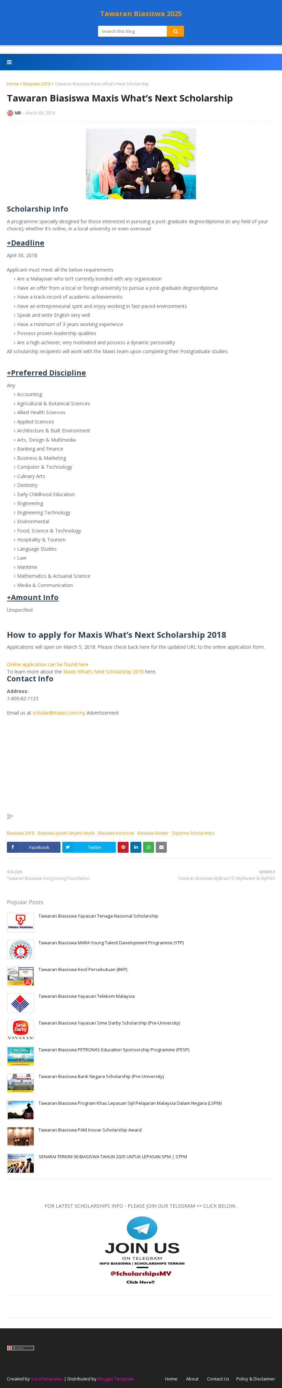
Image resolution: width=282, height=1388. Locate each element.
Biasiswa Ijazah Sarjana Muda (66, 833)
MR (18, 113)
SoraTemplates (47, 1379)
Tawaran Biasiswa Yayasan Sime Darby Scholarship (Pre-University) (109, 1023)
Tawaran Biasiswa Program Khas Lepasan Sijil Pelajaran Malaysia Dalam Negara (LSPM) (130, 1103)
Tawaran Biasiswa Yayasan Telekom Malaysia (87, 996)
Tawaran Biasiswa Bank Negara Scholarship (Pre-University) (101, 1076)
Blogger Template (116, 1379)
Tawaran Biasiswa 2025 (141, 13)
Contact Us (218, 1379)
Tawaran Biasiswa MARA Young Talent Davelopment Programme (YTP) (111, 943)
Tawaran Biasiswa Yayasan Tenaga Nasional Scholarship (98, 916)
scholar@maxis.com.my (59, 712)
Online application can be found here (47, 664)
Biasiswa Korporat (116, 833)
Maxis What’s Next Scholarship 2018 (103, 671)
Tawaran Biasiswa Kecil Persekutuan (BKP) (83, 969)
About (192, 1379)
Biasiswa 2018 (37, 84)
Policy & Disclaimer (255, 1379)
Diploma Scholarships (193, 833)
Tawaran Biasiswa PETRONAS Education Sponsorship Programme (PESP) (114, 1049)
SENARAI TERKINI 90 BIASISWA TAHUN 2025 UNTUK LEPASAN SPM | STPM (113, 1156)
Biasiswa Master (153, 833)
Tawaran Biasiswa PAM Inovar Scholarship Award (90, 1130)
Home (13, 84)
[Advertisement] (141, 764)
